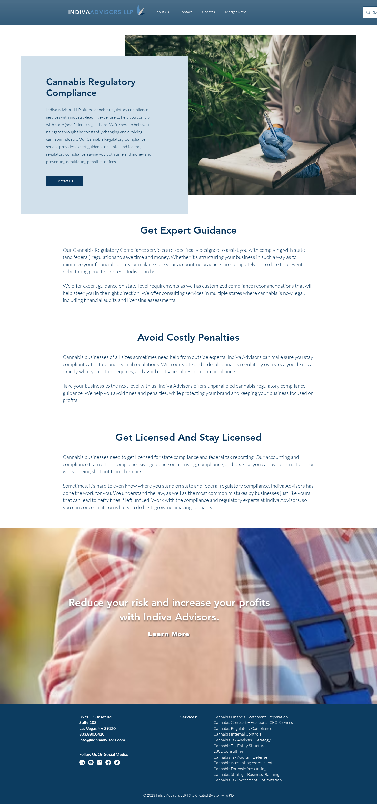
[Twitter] (117, 762)
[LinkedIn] (82, 762)
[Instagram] (99, 762)
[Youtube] (91, 762)
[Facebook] (108, 762)
